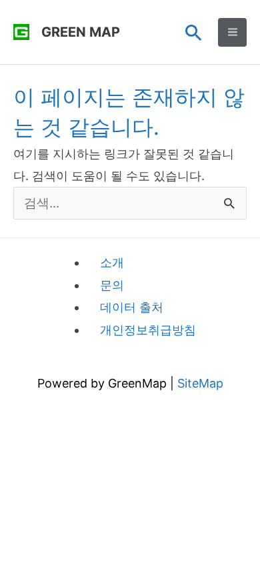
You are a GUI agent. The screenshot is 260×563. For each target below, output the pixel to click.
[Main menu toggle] (232, 32)
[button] (194, 32)
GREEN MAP (80, 32)
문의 (112, 285)
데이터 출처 (131, 307)
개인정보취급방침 (148, 330)
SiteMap (200, 383)
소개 (112, 262)
